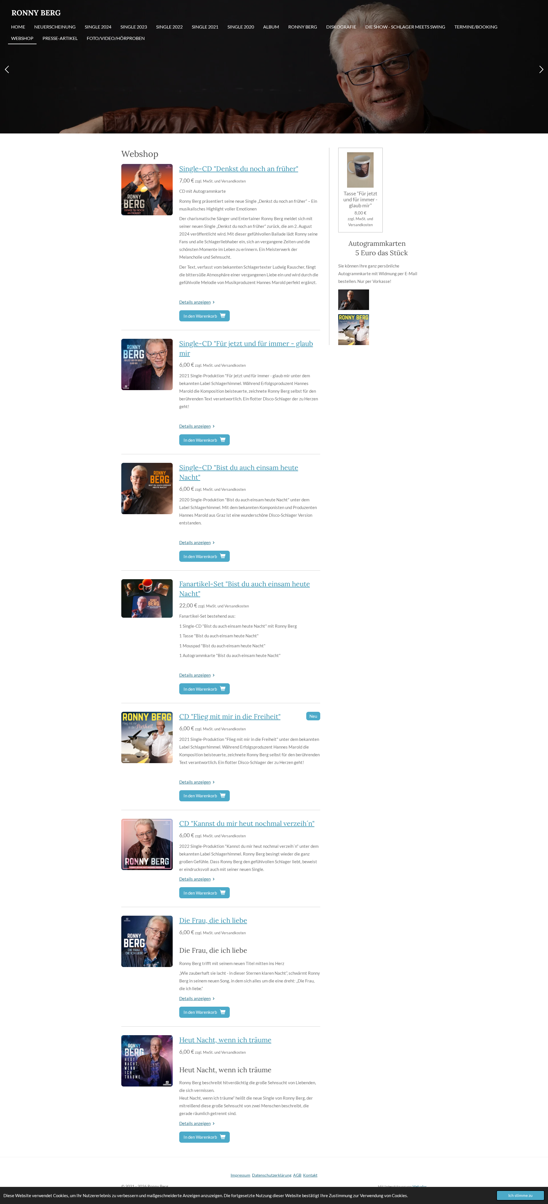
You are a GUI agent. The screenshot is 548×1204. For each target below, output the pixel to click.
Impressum (240, 1175)
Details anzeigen (195, 302)
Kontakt (310, 1175)
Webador (419, 1186)
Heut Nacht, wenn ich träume (225, 1039)
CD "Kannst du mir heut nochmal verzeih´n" (247, 823)
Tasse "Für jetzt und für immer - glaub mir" (360, 199)
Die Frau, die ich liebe (213, 920)
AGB (297, 1175)
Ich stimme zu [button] (520, 1195)
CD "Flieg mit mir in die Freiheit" (230, 716)
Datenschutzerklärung (271, 1175)
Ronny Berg (36, 12)
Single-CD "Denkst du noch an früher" (238, 168)
